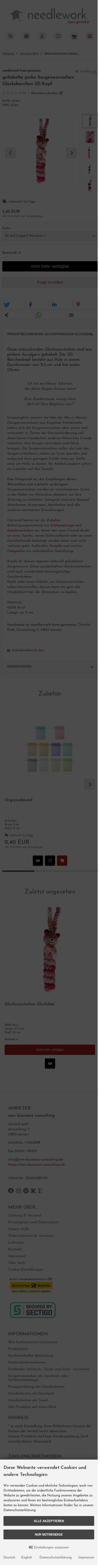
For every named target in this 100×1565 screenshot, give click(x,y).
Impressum (86, 1557)
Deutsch (9, 1557)
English (26, 1557)
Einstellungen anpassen (51, 1547)
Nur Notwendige (49, 1534)
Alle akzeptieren (49, 1521)
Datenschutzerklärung (56, 1557)
